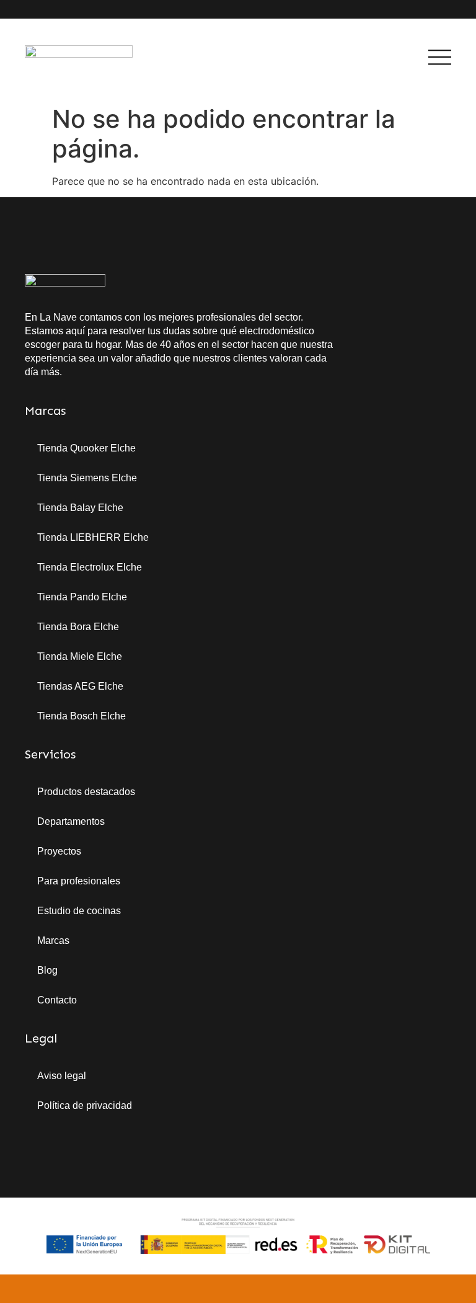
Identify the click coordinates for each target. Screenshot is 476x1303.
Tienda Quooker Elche (86, 448)
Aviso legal (61, 1075)
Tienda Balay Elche (80, 507)
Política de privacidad (84, 1105)
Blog (47, 970)
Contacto (57, 1000)
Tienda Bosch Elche (81, 716)
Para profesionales (78, 881)
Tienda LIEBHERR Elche (93, 537)
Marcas (53, 940)
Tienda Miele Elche (79, 656)
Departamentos (71, 821)
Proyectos (59, 851)
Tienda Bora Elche (78, 626)
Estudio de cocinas (79, 910)
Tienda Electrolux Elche (89, 567)
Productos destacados (86, 791)
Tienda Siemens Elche (87, 478)
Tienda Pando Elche (82, 597)
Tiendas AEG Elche (80, 686)
